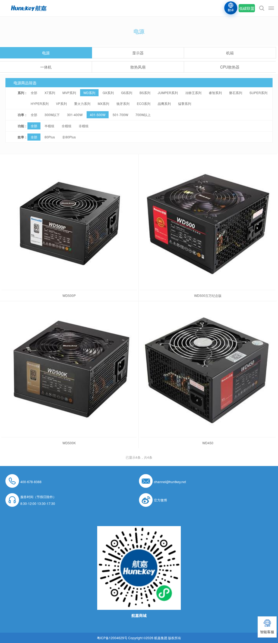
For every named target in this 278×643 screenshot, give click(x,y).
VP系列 (61, 103)
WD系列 (89, 92)
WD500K (69, 442)
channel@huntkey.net (170, 481)
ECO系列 (143, 103)
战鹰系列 (164, 103)
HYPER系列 (40, 103)
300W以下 (52, 114)
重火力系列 (82, 103)
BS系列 (145, 92)
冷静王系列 (193, 92)
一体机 (46, 67)
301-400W (75, 114)
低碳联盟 (246, 8)
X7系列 (50, 92)
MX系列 (103, 103)
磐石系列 (235, 92)
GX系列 (108, 92)
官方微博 (160, 500)
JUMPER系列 (168, 92)
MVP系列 (69, 92)
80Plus (50, 137)
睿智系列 (215, 92)
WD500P (69, 295)
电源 (46, 52)
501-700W (120, 114)
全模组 (66, 125)
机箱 (230, 52)
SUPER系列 (258, 92)
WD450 (207, 442)
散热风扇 (138, 67)
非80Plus (69, 137)
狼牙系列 (122, 103)
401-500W (97, 114)
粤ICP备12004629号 (112, 637)
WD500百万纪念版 (208, 295)
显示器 (138, 52)
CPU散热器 (229, 67)
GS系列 (126, 92)
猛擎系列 (184, 103)
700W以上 (143, 114)
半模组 (49, 125)
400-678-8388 (31, 481)
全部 (34, 92)
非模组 (84, 125)
